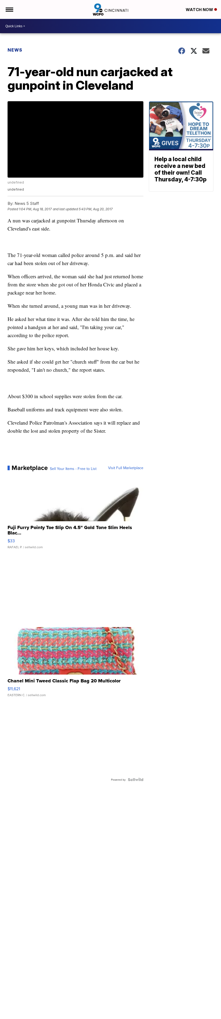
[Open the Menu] (9, 9)
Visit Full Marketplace (125, 468)
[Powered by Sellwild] (135, 779)
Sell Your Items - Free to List (73, 468)
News (15, 50)
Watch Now (200, 9)
